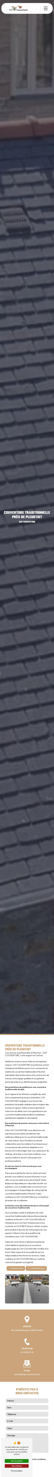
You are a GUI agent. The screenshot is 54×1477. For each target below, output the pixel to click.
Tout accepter (17, 1461)
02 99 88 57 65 (27, 1352)
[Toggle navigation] (46, 8)
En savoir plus (17, 1268)
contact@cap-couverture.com (27, 1374)
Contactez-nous (38, 1268)
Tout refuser (16, 1466)
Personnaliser (17, 1470)
